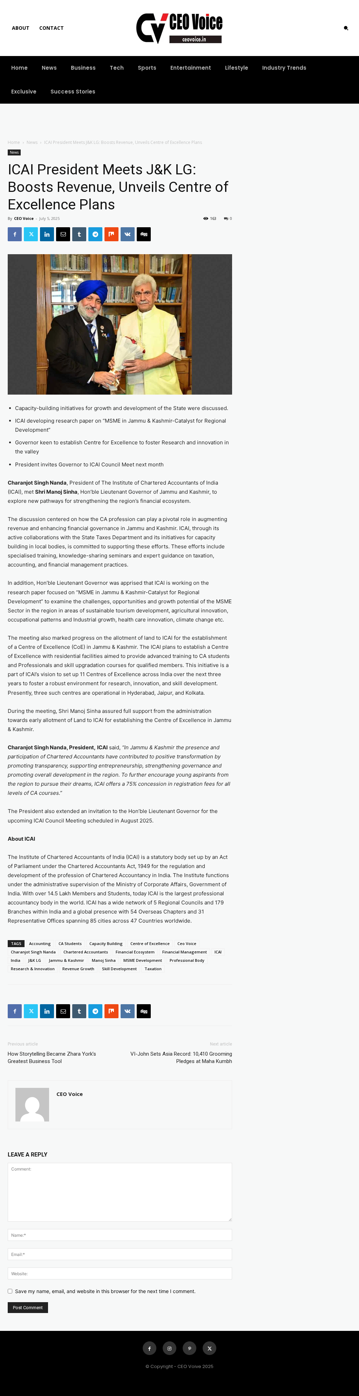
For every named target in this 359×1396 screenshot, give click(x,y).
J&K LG (34, 960)
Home (14, 142)
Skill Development (119, 968)
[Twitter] (31, 234)
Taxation (153, 968)
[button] (346, 28)
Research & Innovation (33, 968)
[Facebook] (15, 234)
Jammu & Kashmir (66, 960)
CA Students (70, 943)
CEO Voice (24, 218)
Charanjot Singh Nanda (33, 951)
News (32, 142)
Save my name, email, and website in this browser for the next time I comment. (105, 1291)
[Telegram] (95, 234)
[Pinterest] (189, 1348)
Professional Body (187, 960)
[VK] (128, 234)
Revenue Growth (78, 968)
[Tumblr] (79, 234)
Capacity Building (106, 943)
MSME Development (142, 960)
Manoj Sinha (104, 960)
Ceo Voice (186, 943)
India (15, 960)
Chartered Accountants (85, 951)
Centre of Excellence (150, 943)
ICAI (218, 951)
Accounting (40, 943)
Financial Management (184, 951)
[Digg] (144, 234)
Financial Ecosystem (135, 951)
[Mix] (111, 234)
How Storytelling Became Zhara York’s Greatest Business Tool (52, 1057)
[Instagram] (169, 1348)
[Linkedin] (47, 234)
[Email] (63, 234)
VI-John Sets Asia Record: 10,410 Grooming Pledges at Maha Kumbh (181, 1057)
